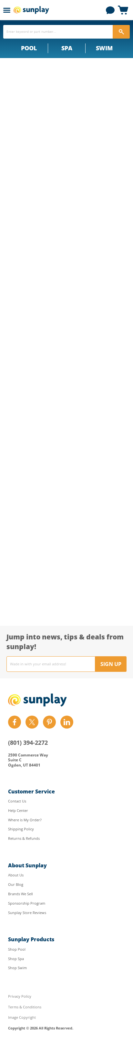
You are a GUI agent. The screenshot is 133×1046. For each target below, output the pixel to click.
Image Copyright (22, 1017)
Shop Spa (16, 958)
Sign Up (110, 664)
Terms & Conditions (24, 1006)
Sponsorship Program (26, 903)
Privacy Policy (19, 996)
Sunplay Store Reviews (27, 912)
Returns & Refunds (24, 838)
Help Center (18, 810)
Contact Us (17, 801)
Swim (104, 48)
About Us (16, 875)
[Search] (121, 32)
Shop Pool (17, 949)
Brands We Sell (20, 893)
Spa (66, 48)
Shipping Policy (21, 828)
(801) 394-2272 (28, 742)
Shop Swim (17, 967)
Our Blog (15, 884)
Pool (29, 48)
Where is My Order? (25, 819)
